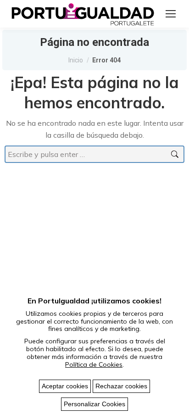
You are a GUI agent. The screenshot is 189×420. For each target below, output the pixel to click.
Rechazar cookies (121, 386)
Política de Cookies (93, 364)
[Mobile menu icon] (170, 14)
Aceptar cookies (65, 386)
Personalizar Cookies (94, 404)
